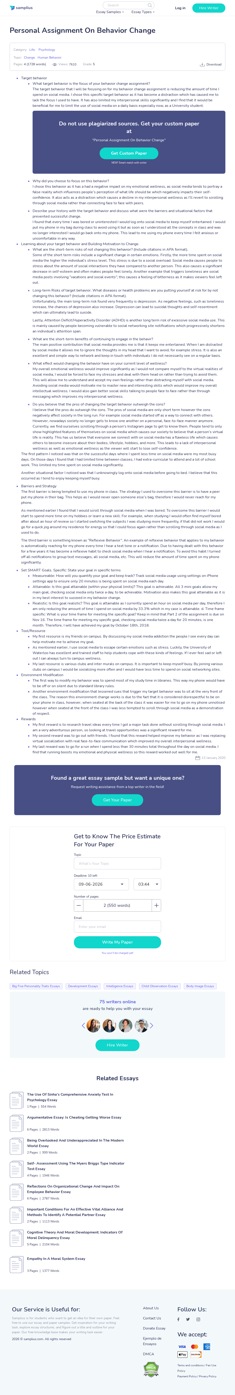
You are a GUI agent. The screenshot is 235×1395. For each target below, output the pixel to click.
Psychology (47, 50)
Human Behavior (50, 57)
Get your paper (117, 800)
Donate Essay (154, 1328)
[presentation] (83, 1025)
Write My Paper (117, 942)
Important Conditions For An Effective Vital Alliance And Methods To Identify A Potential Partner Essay (75, 1212)
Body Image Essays (200, 986)
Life (32, 50)
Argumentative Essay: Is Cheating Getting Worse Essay (74, 1117)
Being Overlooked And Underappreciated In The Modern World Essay (75, 1143)
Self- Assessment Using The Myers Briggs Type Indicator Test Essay (75, 1166)
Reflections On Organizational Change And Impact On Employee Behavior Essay (73, 1189)
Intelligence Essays (119, 986)
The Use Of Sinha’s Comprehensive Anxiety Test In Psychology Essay (70, 1097)
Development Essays (83, 986)
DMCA (148, 1354)
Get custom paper (129, 153)
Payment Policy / (187, 1376)
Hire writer (208, 8)
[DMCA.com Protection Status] (157, 1367)
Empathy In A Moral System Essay (56, 1258)
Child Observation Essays (160, 986)
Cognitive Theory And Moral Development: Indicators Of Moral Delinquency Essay (75, 1235)
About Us (151, 1308)
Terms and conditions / (191, 1365)
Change (29, 57)
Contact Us (152, 1318)
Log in (180, 8)
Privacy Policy (207, 1376)
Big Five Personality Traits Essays (36, 986)
